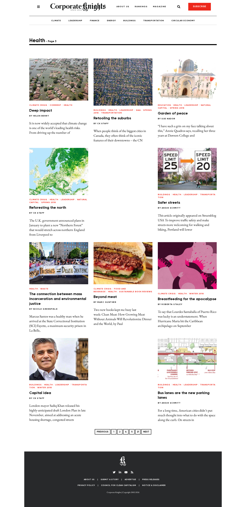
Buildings (129, 21)
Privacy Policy (86, 485)
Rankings (141, 7)
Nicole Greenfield (45, 309)
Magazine (159, 7)
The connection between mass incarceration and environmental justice (57, 298)
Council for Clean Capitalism (118, 485)
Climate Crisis (38, 105)
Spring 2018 (177, 108)
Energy (111, 21)
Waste (44, 289)
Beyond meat (105, 297)
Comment (55, 105)
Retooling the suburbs (112, 118)
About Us (122, 7)
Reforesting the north (47, 208)
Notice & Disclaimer (154, 485)
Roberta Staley (171, 304)
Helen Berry (41, 116)
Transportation (153, 21)
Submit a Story (110, 479)
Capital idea (40, 393)
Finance (94, 21)
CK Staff (103, 124)
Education (164, 105)
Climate (56, 21)
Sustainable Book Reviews (135, 292)
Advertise (130, 479)
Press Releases (150, 479)
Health (68, 105)
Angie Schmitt (171, 208)
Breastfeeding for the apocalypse (187, 299)
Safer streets (169, 203)
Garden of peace (173, 113)
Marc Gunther (106, 302)
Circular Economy (183, 21)
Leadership (75, 21)
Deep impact (40, 110)
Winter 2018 (196, 294)
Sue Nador (168, 119)
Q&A (138, 110)
